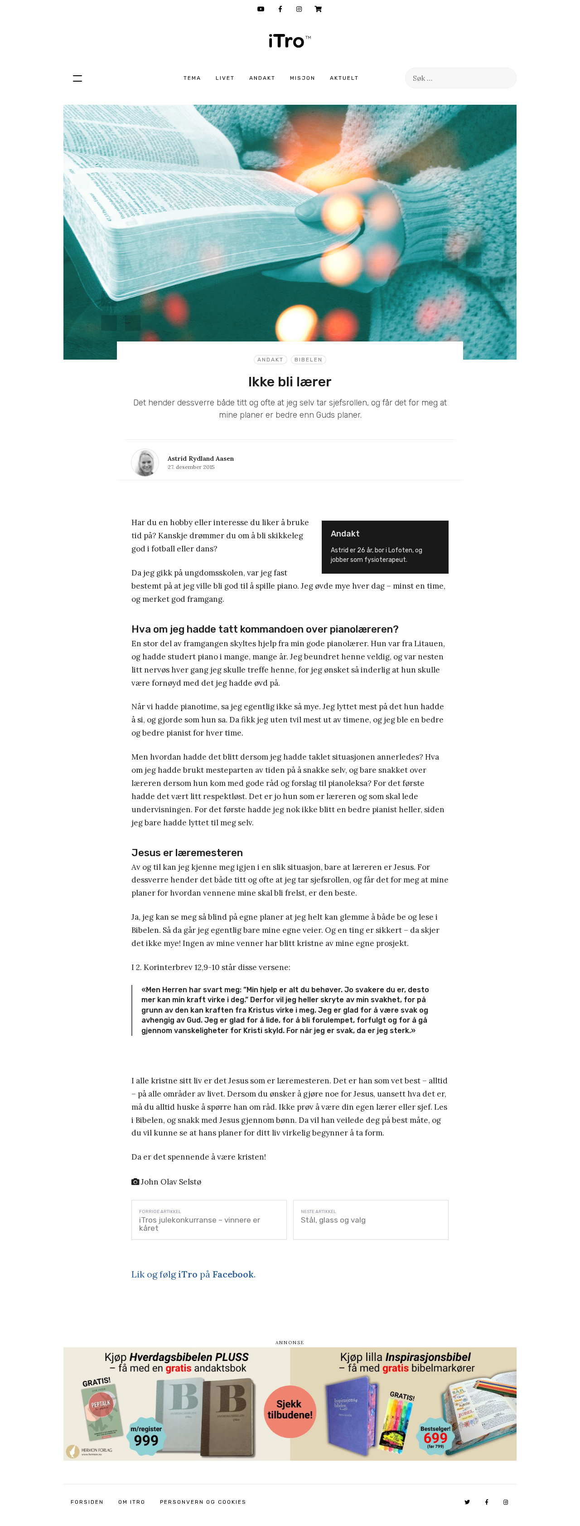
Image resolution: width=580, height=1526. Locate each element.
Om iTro (131, 1502)
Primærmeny (77, 78)
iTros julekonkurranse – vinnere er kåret (199, 1224)
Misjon (302, 78)
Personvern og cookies (203, 1502)
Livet (225, 78)
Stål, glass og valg (333, 1219)
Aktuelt (344, 78)
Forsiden (87, 1502)
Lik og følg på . (193, 1274)
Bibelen (309, 359)
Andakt (262, 78)
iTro (290, 41)
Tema (192, 78)
